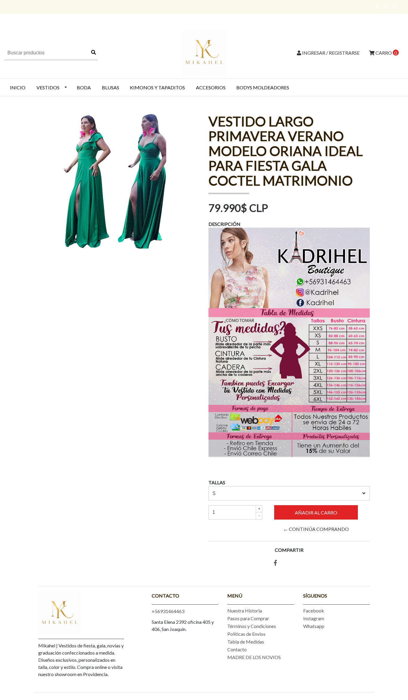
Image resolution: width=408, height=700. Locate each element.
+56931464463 (168, 611)
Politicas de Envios (246, 634)
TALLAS (216, 482)
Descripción (224, 224)
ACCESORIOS (211, 87)
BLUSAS (110, 87)
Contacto (237, 649)
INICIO (17, 87)
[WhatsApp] (395, 6)
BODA (84, 87)
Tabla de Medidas (245, 641)
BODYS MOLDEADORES (262, 87)
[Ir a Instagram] (386, 6)
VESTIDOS (47, 87)
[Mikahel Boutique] (204, 52)
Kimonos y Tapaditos (157, 87)
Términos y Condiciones (251, 626)
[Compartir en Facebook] (275, 563)
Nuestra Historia (244, 610)
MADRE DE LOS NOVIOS (254, 657)
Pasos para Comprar (248, 618)
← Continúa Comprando (316, 529)
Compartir (289, 550)
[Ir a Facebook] (377, 6)
